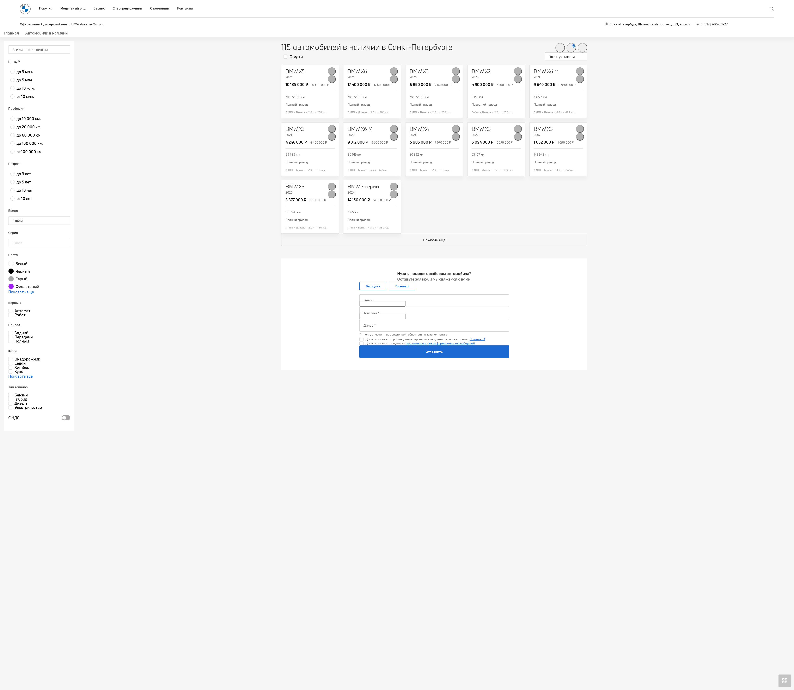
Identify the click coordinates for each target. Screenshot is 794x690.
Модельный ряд (72, 8)
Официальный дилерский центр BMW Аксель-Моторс (62, 24)
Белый (21, 263)
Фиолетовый (27, 286)
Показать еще (21, 291)
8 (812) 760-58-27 (714, 24)
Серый (21, 278)
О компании (159, 8)
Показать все (20, 376)
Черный (23, 271)
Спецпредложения (127, 8)
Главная (11, 33)
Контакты (185, 8)
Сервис (99, 8)
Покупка (45, 8)
